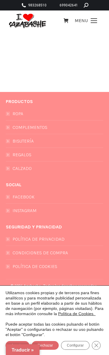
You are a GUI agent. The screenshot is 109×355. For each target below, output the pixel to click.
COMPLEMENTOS (29, 127)
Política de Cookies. (77, 313)
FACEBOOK (23, 197)
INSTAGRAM (24, 210)
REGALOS (21, 154)
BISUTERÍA (23, 141)
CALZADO (22, 168)
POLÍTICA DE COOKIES (34, 266)
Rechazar (45, 345)
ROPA (17, 113)
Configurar (75, 345)
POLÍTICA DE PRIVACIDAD (38, 239)
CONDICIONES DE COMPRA (40, 252)
